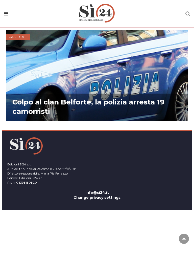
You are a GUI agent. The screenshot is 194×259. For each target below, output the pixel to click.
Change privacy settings (97, 197)
